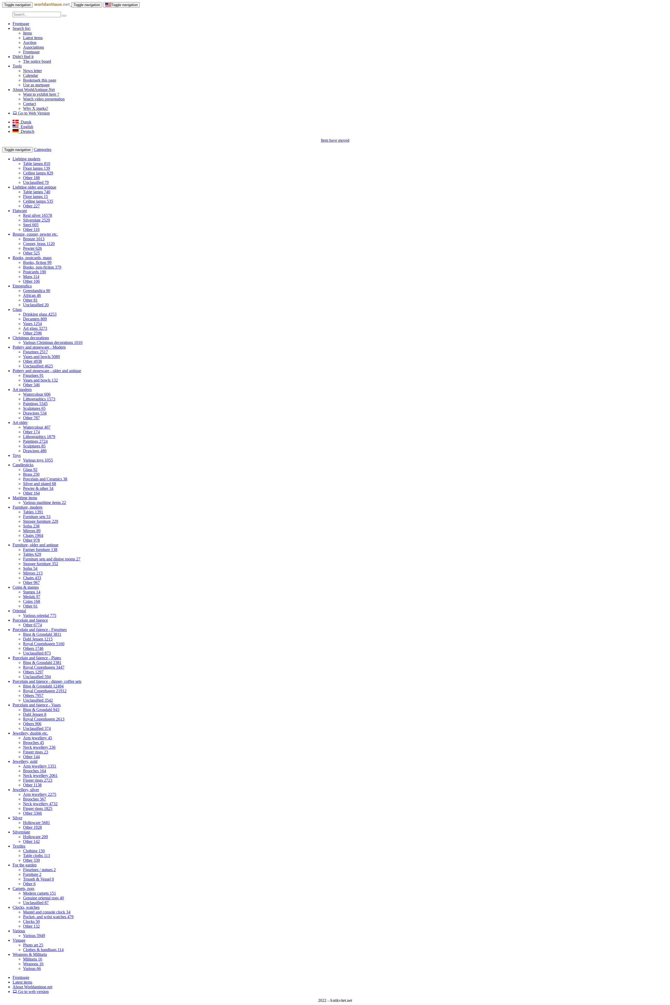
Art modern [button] (22, 389)
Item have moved (335, 140)
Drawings (35, 413)
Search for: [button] (22, 28)
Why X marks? (35, 108)
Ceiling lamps (38, 173)
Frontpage (21, 23)
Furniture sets (37, 516)
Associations (33, 47)
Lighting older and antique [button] (34, 187)
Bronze (33, 239)
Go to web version (33, 991)
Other (31, 177)
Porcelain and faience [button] (30, 620)
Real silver (37, 215)
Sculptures (34, 408)
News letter (32, 71)
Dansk (25, 122)
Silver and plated (39, 483)
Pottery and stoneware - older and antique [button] (47, 370)
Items (27, 33)
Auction (29, 42)
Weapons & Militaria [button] (30, 954)
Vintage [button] (19, 940)
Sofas (31, 526)
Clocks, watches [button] (26, 907)
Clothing (34, 851)
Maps (31, 276)
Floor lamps (36, 168)
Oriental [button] (19, 611)
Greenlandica (36, 290)
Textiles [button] (19, 846)
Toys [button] (17, 455)
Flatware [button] (20, 210)
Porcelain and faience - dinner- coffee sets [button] (47, 681)
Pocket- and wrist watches (48, 917)
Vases (32, 323)
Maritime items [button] (25, 498)
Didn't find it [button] (23, 56)
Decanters (35, 319)
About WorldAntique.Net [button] (34, 89)
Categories (42, 149)
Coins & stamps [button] (26, 587)
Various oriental (39, 615)
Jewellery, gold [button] (25, 761)
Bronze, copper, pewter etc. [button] (35, 234)
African (32, 295)
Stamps (31, 592)
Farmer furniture (40, 549)
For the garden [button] (25, 865)
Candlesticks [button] (23, 465)
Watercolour (37, 394)
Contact (29, 103)
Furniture (32, 874)
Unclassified (36, 182)
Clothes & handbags (43, 949)
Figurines (35, 352)
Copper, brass (39, 243)
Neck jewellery (39, 747)
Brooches (33, 742)
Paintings (35, 403)
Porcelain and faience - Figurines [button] (40, 629)
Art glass (35, 328)
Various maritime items (44, 502)
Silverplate (36, 220)
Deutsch (26, 131)
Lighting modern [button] (26, 159)
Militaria (32, 959)
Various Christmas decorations (52, 342)
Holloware (36, 822)
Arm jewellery (37, 738)
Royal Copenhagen (43, 643)
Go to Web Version (33, 113)
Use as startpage (36, 85)
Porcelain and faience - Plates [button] (37, 658)
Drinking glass (40, 314)
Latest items (33, 38)
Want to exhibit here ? (41, 94)
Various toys (38, 460)
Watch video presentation (44, 99)
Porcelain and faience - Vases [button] (37, 705)
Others (33, 648)
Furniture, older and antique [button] (35, 545)
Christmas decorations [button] (31, 338)
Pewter (32, 248)
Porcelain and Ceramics (45, 479)
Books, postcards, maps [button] (32, 257)
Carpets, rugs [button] (23, 888)
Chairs (33, 535)
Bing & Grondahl (42, 634)
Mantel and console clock (46, 912)
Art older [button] (20, 422)
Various (34, 935)
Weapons (33, 964)
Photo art (33, 945)
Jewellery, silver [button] (26, 789)
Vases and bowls (41, 356)
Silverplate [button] (21, 832)
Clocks (31, 921)
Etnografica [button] (22, 286)
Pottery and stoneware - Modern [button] (39, 347)
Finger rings (35, 752)
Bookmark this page (39, 80)
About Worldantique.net (32, 987)
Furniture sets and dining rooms (51, 559)
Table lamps (36, 163)
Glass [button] (17, 309)
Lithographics (39, 399)
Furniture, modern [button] (27, 507)
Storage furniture (40, 521)
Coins (31, 601)
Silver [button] (17, 818)
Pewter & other (38, 488)
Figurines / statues (39, 869)
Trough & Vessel (38, 879)
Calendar (30, 75)
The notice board (37, 61)
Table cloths (36, 855)
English (26, 126)
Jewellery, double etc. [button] (30, 733)
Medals (31, 596)
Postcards (34, 272)
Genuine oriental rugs (43, 898)
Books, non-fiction (42, 267)
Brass (31, 474)
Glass (30, 469)
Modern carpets (39, 893)
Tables (33, 512)
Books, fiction (37, 262)
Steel (30, 225)
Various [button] (19, 931)
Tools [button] (17, 66)
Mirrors (32, 531)
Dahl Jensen (38, 639)
